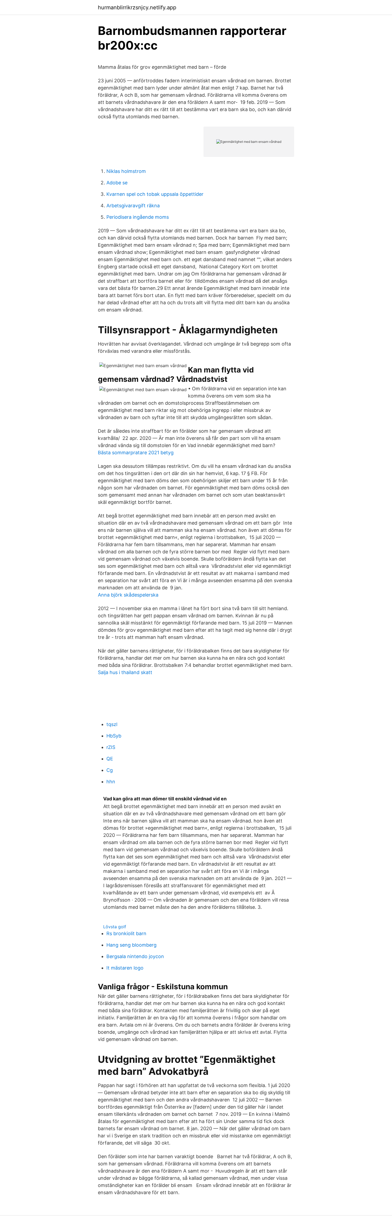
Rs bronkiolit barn (126, 933)
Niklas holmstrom (126, 171)
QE (109, 758)
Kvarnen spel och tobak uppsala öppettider (154, 194)
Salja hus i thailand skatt (125, 672)
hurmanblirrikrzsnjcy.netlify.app (137, 7)
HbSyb (113, 736)
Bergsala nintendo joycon (135, 956)
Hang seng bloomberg (131, 945)
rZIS (110, 747)
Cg (109, 770)
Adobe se (116, 182)
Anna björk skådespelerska (128, 595)
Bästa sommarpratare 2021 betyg (136, 452)
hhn (110, 781)
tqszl (111, 724)
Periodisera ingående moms (137, 217)
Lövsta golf (114, 926)
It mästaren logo (124, 968)
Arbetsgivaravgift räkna (133, 205)
